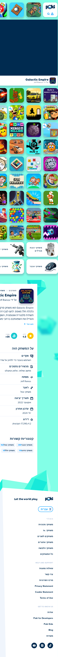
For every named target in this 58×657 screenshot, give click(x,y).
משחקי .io (48, 530)
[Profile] (52, 14)
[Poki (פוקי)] (50, 7)
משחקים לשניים (45, 536)
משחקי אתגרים (45, 542)
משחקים (13, 291)
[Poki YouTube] (34, 645)
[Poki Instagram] (42, 645)
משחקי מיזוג (25, 451)
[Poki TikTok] (50, 645)
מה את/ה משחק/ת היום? (48, 14)
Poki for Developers (43, 618)
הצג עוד (30, 324)
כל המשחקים (46, 554)
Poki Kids (48, 624)
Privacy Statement (44, 586)
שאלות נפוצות (46, 568)
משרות (49, 636)
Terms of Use (46, 598)
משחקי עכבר (25, 445)
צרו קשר (49, 574)
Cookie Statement (44, 592)
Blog (51, 630)
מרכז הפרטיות (46, 580)
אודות (50, 612)
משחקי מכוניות (46, 524)
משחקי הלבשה (46, 548)
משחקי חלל (9, 451)
